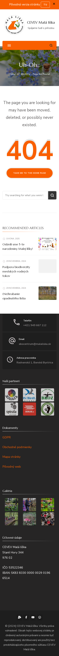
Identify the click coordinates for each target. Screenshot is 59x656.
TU (45, 4)
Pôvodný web (11, 467)
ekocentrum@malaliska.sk (35, 344)
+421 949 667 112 (35, 325)
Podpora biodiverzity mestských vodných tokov (16, 271)
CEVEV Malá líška (41, 22)
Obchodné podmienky (17, 447)
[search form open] (51, 45)
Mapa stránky (11, 457)
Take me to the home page (29, 173)
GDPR (6, 437)
